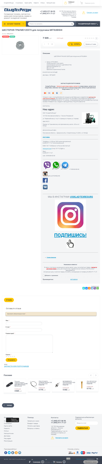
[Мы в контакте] (45, 189)
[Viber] (95, 288)
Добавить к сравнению (51, 275)
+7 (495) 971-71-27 (47, 13)
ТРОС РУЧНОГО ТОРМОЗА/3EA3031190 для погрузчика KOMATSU (45, 383)
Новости (36, 3)
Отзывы (9, 300)
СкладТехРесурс (9, 3)
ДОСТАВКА (46, 137)
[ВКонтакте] (86, 288)
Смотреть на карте (92, 12)
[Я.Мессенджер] (83, 288)
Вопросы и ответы (33, 428)
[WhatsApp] (97, 288)
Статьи (43, 3)
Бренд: (49, 62)
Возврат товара (32, 423)
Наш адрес (15, 9)
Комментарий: (10, 333)
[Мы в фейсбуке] (45, 182)
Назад (9, 405)
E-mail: (8, 327)
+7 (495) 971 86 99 (47, 11)
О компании (19, 3)
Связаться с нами (33, 421)
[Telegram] (92, 288)
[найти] (72, 24)
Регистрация (23, 9)
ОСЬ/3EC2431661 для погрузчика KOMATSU (92, 382)
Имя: (7, 320)
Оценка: (8, 354)
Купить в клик (91, 44)
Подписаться (82, 428)
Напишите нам (51, 3)
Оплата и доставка (33, 426)
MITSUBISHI (74, 279)
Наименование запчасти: (54, 65)
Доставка (7, 9)
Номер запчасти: (52, 63)
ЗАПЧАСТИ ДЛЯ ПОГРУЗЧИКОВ (16, 366)
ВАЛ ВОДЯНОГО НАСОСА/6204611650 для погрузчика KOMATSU (69, 383)
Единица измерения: (53, 66)
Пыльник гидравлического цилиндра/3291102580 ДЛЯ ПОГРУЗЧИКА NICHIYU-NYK (21, 384)
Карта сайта (28, 3)
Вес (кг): (49, 68)
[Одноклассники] (89, 288)
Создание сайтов (81, 459)
